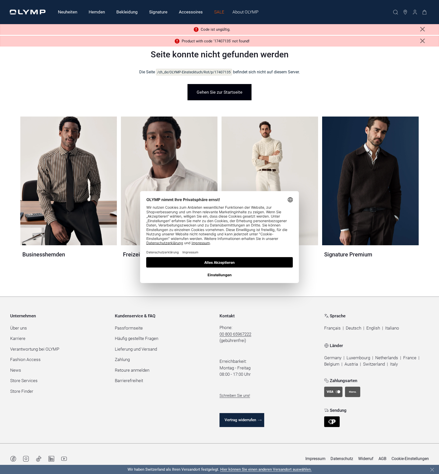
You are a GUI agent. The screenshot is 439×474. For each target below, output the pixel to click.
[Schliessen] (432, 469)
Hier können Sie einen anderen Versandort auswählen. (266, 469)
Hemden (97, 11)
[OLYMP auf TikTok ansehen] (39, 459)
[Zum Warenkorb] (424, 12)
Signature (158, 11)
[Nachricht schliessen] (422, 29)
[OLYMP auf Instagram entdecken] (26, 459)
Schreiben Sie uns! (235, 395)
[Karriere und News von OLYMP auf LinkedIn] (51, 459)
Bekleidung (127, 11)
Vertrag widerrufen (240, 420)
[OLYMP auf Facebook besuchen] (13, 459)
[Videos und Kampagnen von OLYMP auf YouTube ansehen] (64, 459)
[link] (219, 92)
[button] (332, 328)
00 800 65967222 (235, 334)
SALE (219, 11)
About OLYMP (245, 11)
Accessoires (191, 11)
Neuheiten (67, 11)
